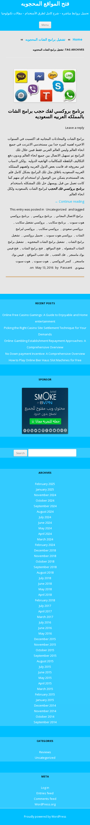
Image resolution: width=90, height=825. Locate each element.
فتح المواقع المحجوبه (45, 3)
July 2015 (45, 667)
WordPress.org (45, 804)
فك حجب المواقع (37, 255)
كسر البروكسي (61, 261)
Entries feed (45, 793)
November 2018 (45, 556)
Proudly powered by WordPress (45, 817)
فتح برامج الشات (32, 248)
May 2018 (45, 589)
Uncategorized (56, 209)
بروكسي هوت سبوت (59, 235)
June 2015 (45, 672)
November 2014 (45, 711)
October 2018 (45, 561)
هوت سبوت (41, 261)
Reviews (45, 752)
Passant (66, 267)
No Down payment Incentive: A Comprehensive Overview (45, 354)
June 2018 (45, 583)
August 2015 (45, 661)
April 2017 (45, 611)
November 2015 (45, 644)
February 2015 (45, 694)
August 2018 (45, 572)
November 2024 (45, 495)
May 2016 (45, 633)
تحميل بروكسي (33, 235)
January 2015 (45, 700)
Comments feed (45, 799)
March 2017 (45, 617)
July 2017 (45, 606)
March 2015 (45, 689)
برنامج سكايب (57, 222)
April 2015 (45, 683)
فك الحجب (58, 255)
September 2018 (45, 567)
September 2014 (45, 722)
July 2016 (45, 622)
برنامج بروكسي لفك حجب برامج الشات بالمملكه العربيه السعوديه (46, 114)
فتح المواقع (53, 248)
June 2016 (45, 628)
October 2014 (45, 716)
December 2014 (45, 705)
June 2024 (45, 523)
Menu (45, 25)
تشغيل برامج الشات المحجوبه (45, 39)
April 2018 (45, 595)
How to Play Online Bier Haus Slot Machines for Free (45, 360)
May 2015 (45, 678)
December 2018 (45, 550)
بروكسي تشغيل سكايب (30, 222)
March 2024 (45, 539)
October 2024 (45, 500)
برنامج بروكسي (42, 216)
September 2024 (45, 506)
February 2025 (45, 484)
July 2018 (45, 578)
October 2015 (45, 650)
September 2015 (45, 655)
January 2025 (45, 489)
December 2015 (45, 639)
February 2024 (45, 545)
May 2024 (45, 528)
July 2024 (45, 517)
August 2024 (45, 511)
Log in (45, 788)
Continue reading (69, 201)
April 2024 (45, 534)
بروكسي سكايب (49, 229)
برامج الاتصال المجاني (69, 216)
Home (77, 39)
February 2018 (45, 600)
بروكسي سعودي (73, 229)
